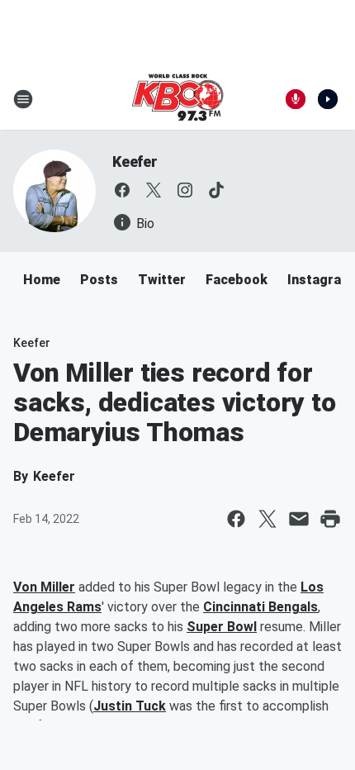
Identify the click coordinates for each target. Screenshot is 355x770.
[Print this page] (330, 518)
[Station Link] (177, 99)
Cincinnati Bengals (260, 607)
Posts (99, 280)
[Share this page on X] (267, 518)
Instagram (320, 280)
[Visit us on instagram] (185, 190)
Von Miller (44, 587)
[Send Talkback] (295, 99)
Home (41, 280)
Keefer (135, 161)
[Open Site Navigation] (23, 99)
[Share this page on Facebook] (236, 518)
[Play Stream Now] (328, 99)
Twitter (162, 280)
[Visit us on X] (153, 190)
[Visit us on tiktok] (216, 190)
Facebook (236, 280)
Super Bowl (222, 627)
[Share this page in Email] (298, 518)
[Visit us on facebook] (122, 190)
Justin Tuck (129, 706)
